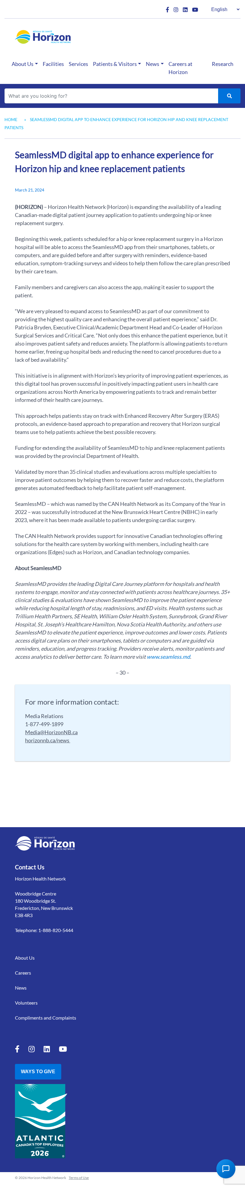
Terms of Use (79, 1177)
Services (78, 64)
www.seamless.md (168, 656)
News (152, 64)
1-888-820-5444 (55, 930)
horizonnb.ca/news (47, 740)
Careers (23, 973)
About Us (22, 64)
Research (222, 64)
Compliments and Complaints (45, 1017)
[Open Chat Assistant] (225, 1168)
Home (10, 119)
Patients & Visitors (115, 64)
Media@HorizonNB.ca (51, 732)
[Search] (229, 95)
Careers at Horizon (180, 68)
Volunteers (26, 1002)
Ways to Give (38, 1071)
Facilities (53, 64)
